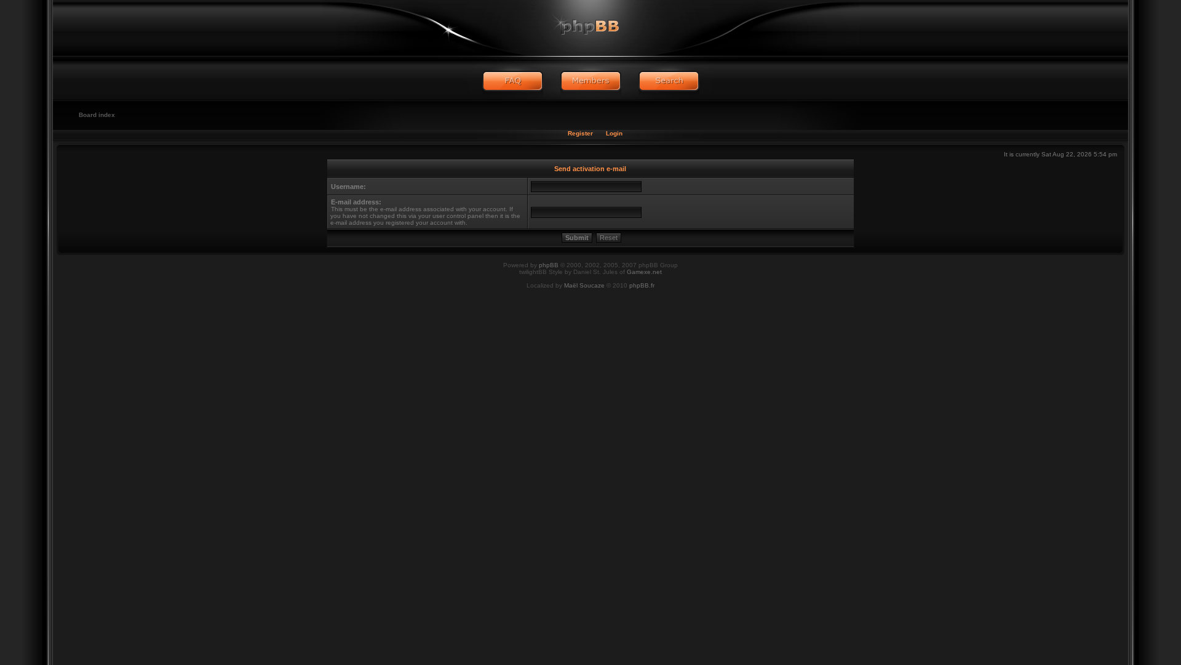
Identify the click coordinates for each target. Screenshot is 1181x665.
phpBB (549, 265)
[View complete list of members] (591, 81)
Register (580, 133)
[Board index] (590, 27)
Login (614, 133)
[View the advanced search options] (669, 81)
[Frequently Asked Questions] (513, 81)
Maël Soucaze (584, 285)
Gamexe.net (644, 271)
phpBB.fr (641, 285)
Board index (97, 114)
